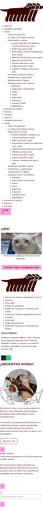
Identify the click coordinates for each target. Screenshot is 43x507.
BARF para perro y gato (22, 49)
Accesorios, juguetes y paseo (20, 75)
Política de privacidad (14, 306)
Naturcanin (16, 97)
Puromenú (16, 100)
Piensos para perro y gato (23, 63)
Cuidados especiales (13, 29)
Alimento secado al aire (22, 60)
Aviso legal (9, 303)
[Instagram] (3, 357)
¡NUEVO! (8, 26)
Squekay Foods (19, 103)
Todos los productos (16, 35)
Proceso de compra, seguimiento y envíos (23, 297)
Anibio (14, 92)
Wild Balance (17, 106)
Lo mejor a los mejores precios (21, 37)
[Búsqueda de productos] (21, 495)
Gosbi (14, 95)
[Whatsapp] (8, 357)
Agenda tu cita (9, 441)
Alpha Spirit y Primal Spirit (23, 89)
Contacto (8, 115)
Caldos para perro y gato (22, 66)
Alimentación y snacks (17, 40)
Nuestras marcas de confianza (21, 83)
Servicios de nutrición (13, 109)
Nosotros (8, 112)
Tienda (7, 32)
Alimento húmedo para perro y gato (27, 57)
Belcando (16, 86)
